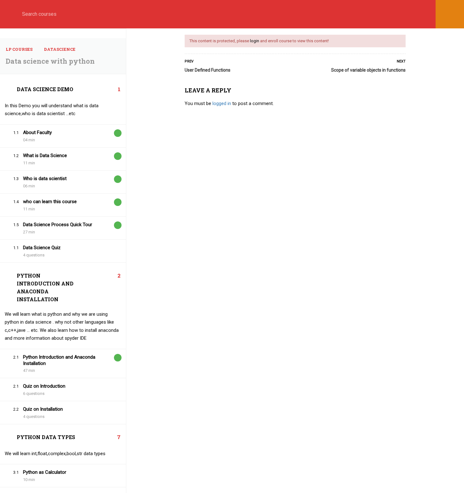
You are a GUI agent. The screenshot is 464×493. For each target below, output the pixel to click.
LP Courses (19, 49)
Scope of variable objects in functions (368, 70)
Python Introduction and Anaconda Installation (59, 360)
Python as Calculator (44, 472)
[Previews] (118, 133)
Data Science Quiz (42, 247)
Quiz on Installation (43, 409)
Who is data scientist (45, 178)
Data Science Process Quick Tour (57, 224)
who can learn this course (50, 201)
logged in (221, 103)
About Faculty (37, 132)
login (254, 40)
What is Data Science (45, 155)
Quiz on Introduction (44, 386)
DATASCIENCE (59, 49)
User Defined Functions (207, 70)
